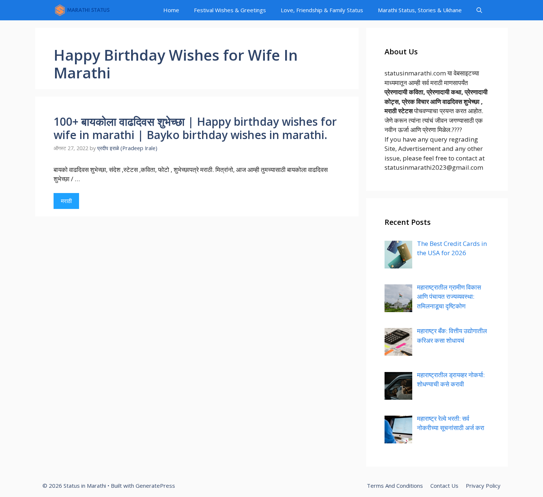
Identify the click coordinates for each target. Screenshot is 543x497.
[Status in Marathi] (82, 10)
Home (171, 10)
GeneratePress (155, 485)
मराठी (66, 200)
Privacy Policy (483, 485)
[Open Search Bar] (479, 10)
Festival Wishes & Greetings (230, 10)
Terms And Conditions (395, 485)
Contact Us (444, 485)
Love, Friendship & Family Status (322, 10)
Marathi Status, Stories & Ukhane (420, 10)
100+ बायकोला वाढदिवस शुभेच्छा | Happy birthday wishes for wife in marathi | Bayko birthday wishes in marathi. (195, 128)
